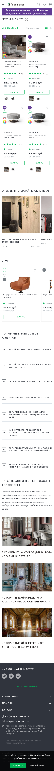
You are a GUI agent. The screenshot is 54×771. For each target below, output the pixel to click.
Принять (18, 766)
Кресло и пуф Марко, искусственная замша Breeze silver (12, 64)
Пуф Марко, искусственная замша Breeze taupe (37, 64)
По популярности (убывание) (34, 28)
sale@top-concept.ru (17, 721)
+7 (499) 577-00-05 (17, 716)
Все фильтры (9, 28)
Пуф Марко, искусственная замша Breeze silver (12, 134)
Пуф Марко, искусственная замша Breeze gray (37, 134)
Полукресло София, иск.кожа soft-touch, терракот (20, 296)
